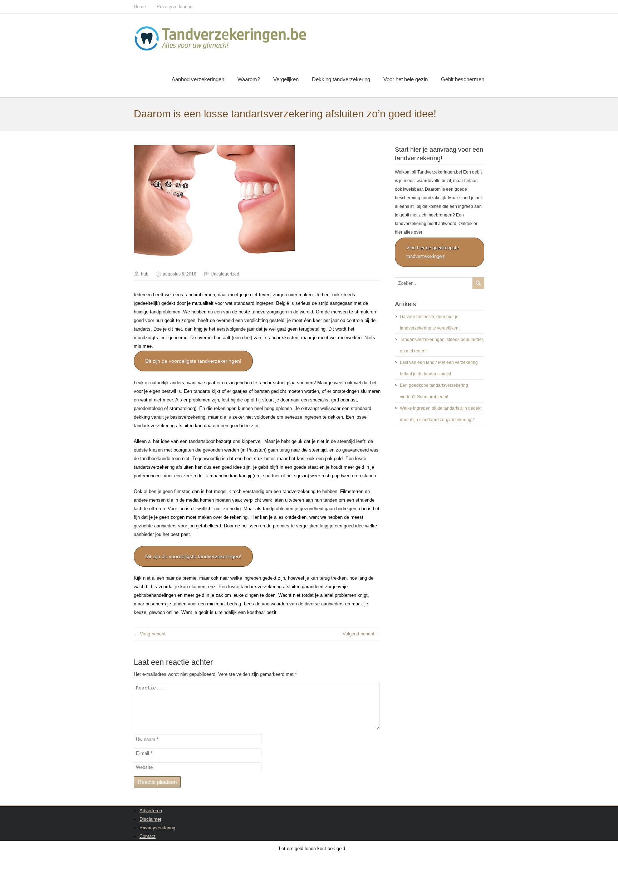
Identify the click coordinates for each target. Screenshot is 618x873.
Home (140, 6)
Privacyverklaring (174, 6)
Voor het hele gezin (405, 79)
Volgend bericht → (362, 634)
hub (144, 274)
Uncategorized (225, 274)
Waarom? (248, 79)
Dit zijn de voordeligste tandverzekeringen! (193, 361)
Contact (147, 836)
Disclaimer (150, 819)
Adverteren (150, 810)
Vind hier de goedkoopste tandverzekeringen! (432, 252)
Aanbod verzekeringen (198, 79)
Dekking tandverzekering (341, 79)
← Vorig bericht (150, 634)
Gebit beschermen (462, 79)
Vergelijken (286, 79)
